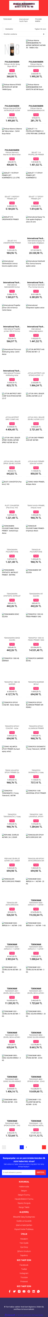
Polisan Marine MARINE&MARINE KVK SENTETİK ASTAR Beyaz (36, 111)
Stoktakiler (9, 29)
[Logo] (24, 5)
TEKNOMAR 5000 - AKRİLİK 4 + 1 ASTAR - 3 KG (12, 949)
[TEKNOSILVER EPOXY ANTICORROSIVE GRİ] (36, 844)
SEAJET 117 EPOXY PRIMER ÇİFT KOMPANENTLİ (36, 199)
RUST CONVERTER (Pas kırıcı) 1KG (12, 507)
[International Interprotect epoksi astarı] (36, 314)
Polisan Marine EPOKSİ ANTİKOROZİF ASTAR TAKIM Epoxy (12, 110)
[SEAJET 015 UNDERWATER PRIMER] (12, 226)
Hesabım (24, 1239)
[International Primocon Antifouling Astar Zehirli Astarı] (12, 358)
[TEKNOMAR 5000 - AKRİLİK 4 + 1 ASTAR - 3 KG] (12, 932)
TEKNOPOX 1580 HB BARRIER (12, 683)
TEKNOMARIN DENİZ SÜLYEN (12, 639)
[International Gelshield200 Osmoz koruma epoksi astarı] (12, 270)
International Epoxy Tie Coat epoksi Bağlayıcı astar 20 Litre (36, 243)
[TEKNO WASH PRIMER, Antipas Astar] (36, 491)
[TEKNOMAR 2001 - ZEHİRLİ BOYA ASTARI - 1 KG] (12, 1020)
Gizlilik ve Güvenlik (24, 1221)
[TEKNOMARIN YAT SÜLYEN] (36, 579)
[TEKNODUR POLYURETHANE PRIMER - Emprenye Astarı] (36, 535)
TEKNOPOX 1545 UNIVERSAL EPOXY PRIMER (36, 816)
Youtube (24, 1277)
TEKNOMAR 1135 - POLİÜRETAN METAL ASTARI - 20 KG (36, 1125)
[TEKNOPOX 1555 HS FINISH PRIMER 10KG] (36, 623)
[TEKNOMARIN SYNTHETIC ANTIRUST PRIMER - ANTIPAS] (12, 579)
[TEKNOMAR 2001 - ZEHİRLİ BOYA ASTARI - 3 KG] (36, 976)
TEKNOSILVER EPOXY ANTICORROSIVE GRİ (36, 860)
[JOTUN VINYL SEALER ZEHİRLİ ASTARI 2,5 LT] (36, 402)
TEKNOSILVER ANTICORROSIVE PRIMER (12, 905)
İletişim (24, 1191)
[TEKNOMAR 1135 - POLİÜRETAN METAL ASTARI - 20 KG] (36, 1108)
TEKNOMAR (36, 900)
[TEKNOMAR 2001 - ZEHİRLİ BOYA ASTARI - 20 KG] (12, 976)
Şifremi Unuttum (24, 1251)
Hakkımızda (24, 1187)
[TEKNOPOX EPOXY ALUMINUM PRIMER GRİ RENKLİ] (36, 711)
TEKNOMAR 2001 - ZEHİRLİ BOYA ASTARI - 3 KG (36, 993)
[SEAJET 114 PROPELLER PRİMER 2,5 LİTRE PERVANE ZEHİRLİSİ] (36, 138)
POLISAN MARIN (12, 62)
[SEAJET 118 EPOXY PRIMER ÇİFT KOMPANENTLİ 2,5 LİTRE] (12, 182)
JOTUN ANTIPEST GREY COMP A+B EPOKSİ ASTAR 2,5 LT (12, 419)
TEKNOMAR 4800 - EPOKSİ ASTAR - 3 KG (12, 1124)
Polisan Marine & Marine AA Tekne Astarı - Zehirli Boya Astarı (12, 154)
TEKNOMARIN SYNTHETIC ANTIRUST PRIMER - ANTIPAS (12, 596)
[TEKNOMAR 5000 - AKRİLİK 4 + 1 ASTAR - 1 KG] (36, 932)
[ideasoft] (10, 1315)
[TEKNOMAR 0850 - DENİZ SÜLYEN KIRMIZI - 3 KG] (12, 1064)
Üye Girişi (24, 1247)
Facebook (24, 1265)
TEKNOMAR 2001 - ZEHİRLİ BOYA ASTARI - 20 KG (12, 993)
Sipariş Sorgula (24, 1203)
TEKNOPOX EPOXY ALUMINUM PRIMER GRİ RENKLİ (36, 728)
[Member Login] (24, 13)
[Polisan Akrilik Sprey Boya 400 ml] (12, 49)
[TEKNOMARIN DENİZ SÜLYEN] (12, 623)
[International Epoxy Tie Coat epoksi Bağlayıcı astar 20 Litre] (36, 226)
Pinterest (24, 1281)
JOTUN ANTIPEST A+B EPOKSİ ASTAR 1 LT (36, 374)
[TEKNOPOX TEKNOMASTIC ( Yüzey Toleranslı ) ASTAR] (12, 800)
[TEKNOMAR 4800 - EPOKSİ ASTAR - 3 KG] (12, 1108)
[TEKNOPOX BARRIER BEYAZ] (36, 667)
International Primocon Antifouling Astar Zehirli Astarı (12, 375)
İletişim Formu (24, 1195)
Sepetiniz (24, 1255)
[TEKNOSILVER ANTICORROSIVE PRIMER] (12, 888)
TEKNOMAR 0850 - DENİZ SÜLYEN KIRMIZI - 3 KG (12, 1081)
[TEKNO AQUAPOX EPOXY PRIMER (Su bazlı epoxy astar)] (12, 755)
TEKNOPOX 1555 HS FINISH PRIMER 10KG (36, 639)
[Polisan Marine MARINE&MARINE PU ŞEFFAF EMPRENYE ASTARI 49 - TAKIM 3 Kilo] (36, 49)
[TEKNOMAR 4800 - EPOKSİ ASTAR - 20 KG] (36, 1064)
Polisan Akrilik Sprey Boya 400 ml (12, 65)
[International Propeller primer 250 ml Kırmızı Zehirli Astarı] (12, 314)
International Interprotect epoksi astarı (36, 331)
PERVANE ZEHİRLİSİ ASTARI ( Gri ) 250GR (12, 860)
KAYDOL (41, 1172)
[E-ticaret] (23, 1315)
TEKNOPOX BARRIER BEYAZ (36, 683)
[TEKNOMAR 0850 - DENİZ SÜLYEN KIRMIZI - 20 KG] (36, 1020)
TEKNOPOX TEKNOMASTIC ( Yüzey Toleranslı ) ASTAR (12, 816)
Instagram (24, 1273)
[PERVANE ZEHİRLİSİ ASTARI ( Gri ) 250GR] (12, 844)
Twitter (24, 1269)
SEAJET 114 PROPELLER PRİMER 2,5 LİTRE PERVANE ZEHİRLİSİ (36, 155)
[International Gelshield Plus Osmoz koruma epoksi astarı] (36, 270)
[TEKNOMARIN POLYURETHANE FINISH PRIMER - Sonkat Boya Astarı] (12, 535)
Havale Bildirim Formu (24, 1199)
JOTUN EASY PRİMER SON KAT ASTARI (36, 462)
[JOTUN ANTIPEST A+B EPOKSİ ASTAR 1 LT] (36, 358)
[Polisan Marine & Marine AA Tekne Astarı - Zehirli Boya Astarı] (12, 138)
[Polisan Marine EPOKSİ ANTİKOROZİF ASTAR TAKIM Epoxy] (12, 93)
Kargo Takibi (24, 1207)
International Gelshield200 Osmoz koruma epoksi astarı (12, 287)
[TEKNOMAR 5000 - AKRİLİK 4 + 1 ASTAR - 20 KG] (36, 888)
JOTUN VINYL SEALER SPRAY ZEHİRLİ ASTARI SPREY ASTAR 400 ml (12, 463)
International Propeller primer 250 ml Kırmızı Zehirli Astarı (12, 331)
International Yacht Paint (36, 238)
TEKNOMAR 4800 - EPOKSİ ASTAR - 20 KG (36, 1080)
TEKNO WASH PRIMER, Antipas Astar (36, 507)
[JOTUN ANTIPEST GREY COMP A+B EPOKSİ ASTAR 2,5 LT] (12, 402)
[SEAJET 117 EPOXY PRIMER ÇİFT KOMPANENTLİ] (36, 182)
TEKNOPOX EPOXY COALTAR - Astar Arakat (12, 728)
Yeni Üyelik (24, 1243)
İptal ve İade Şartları (24, 1225)
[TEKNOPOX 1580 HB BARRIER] (12, 667)
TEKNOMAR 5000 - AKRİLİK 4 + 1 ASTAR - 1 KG (36, 949)
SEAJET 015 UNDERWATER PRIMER (12, 242)
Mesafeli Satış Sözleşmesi (24, 1217)
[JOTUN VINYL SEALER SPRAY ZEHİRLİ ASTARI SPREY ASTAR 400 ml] (12, 447)
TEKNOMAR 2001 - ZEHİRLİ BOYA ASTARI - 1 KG (12, 1037)
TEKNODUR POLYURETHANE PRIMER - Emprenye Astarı (36, 553)
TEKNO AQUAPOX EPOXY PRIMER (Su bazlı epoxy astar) (12, 772)
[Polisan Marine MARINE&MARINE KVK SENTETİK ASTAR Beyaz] (36, 93)
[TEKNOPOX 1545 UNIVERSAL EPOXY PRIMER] (36, 800)
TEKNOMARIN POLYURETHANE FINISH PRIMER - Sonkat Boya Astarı (12, 553)
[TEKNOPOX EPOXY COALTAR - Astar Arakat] (12, 711)
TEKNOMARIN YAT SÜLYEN (36, 595)
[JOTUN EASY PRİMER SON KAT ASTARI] (36, 447)
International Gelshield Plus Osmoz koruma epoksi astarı (36, 287)
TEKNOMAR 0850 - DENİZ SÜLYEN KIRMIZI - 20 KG (36, 1037)
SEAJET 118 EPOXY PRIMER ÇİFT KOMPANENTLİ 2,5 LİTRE (12, 200)
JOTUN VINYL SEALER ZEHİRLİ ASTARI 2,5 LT (36, 418)
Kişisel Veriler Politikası (24, 1229)
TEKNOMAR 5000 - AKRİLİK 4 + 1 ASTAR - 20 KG (36, 905)
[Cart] (42, 13)
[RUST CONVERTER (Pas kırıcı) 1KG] (12, 491)
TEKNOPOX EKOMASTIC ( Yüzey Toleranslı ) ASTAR (36, 772)
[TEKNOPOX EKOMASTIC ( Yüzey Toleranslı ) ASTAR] (36, 755)
